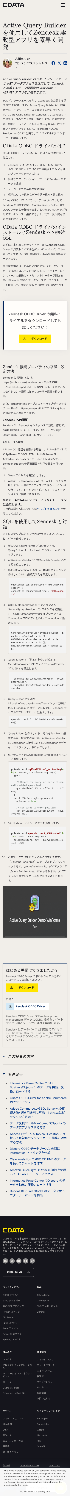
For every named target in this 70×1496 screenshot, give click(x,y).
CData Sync (43, 1295)
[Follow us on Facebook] (53, 63)
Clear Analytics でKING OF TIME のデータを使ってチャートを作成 (38, 1161)
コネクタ (7, 1359)
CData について (45, 1359)
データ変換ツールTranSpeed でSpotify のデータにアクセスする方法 (38, 1125)
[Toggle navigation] (62, 5)
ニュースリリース (46, 1365)
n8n (39, 1440)
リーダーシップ (45, 1381)
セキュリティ (54, 1465)
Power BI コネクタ (12, 1334)
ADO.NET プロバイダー (14, 1306)
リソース (7, 1435)
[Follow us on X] (59, 63)
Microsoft (42, 1435)
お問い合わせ (14, 1272)
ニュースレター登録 (13, 1440)
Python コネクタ (11, 1311)
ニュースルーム (44, 1370)
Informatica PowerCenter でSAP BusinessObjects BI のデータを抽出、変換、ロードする (37, 1087)
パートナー (8, 1382)
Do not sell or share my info (35, 1491)
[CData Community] (32, 1261)
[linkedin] (5, 1261)
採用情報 (41, 1393)
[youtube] (18, 1261)
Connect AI (43, 1300)
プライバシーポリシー (29, 1465)
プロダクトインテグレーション (17, 1367)
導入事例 (7, 1424)
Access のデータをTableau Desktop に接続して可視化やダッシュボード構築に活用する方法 (38, 1138)
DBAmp (41, 1311)
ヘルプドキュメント (48, 508)
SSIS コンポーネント (47, 1306)
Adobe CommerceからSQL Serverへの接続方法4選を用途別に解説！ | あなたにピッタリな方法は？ (37, 1113)
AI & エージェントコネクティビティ (17, 1375)
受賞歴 (40, 1376)
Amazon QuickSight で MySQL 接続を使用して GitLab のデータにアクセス (38, 1172)
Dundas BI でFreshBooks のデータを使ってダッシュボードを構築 (37, 1193)
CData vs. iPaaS (11, 1387)
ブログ (6, 1429)
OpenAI (41, 1446)
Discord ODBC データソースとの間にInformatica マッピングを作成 (35, 1151)
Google (40, 1429)
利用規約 (6, 1465)
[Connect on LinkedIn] (65, 63)
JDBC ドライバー (11, 1300)
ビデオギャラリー (12, 1451)
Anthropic (42, 1418)
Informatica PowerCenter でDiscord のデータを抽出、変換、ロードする (37, 1183)
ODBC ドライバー (12, 1295)
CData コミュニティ (13, 1418)
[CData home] (16, 5)
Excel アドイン (10, 1328)
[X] (12, 1261)
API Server (8, 1317)
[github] (25, 1261)
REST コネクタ (10, 1322)
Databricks (43, 1424)
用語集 (6, 1446)
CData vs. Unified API (14, 1393)
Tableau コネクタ (12, 1339)
